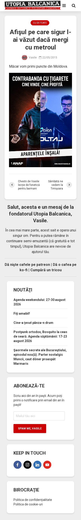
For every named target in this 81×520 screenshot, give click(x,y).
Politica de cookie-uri (28, 504)
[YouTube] (47, 465)
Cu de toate (40, 23)
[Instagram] (27, 465)
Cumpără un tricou (46, 270)
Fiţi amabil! (22, 313)
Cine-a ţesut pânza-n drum (33, 322)
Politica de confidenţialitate (33, 500)
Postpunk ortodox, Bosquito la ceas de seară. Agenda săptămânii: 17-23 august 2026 (40, 336)
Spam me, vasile (30, 428)
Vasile (32, 57)
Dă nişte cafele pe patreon (27, 264)
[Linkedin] (37, 465)
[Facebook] (18, 465)
